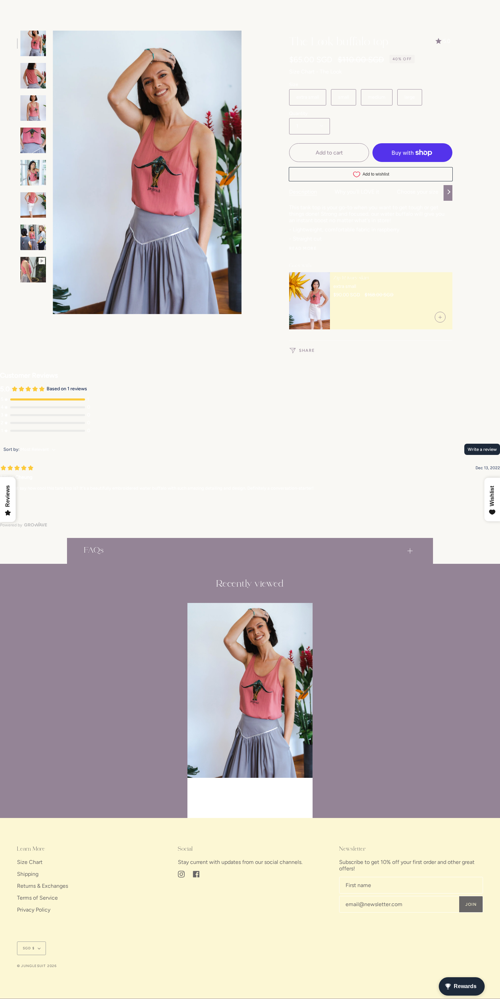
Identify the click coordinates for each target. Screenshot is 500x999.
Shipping (27, 874)
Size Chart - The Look (315, 71)
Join (471, 904)
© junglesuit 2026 (37, 966)
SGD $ (29, 948)
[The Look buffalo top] (250, 690)
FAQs (94, 550)
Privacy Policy (33, 909)
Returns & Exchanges (42, 886)
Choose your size (417, 192)
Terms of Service (37, 898)
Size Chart (30, 862)
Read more (303, 248)
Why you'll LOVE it (357, 192)
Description (303, 192)
